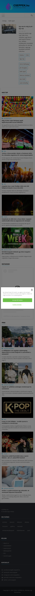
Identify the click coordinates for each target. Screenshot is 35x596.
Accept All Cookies (17, 300)
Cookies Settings (17, 304)
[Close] (31, 290)
